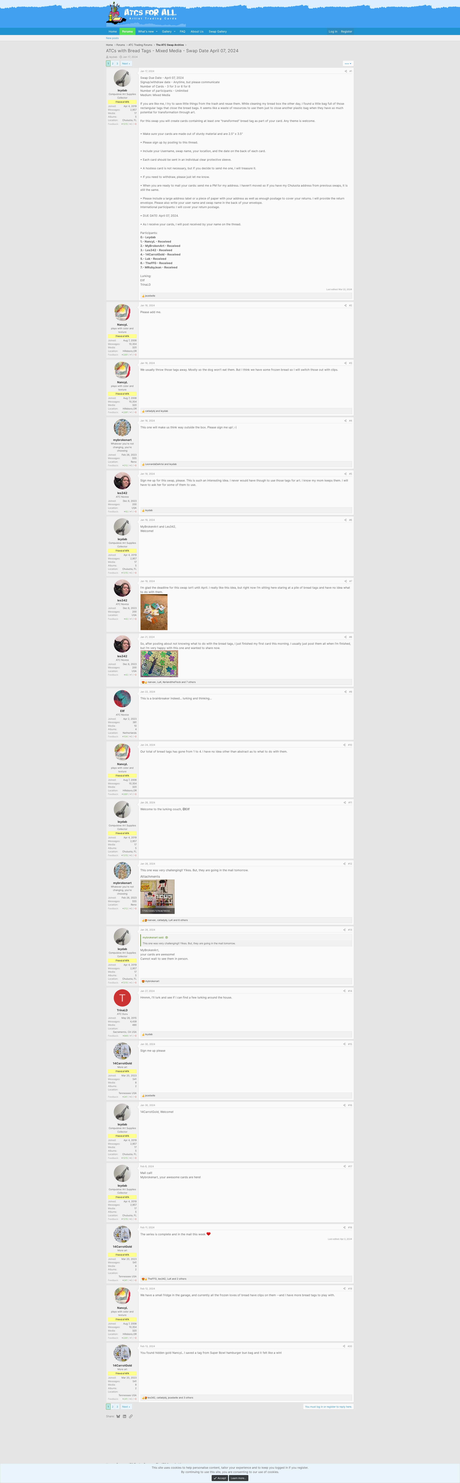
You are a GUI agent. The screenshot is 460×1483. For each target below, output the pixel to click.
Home (113, 31)
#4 (350, 420)
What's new (146, 31)
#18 (350, 1227)
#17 (350, 1166)
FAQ (182, 31)
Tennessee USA (128, 1093)
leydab (113, 56)
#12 (350, 863)
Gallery (167, 31)
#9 (350, 691)
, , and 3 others (170, 1397)
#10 (350, 744)
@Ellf (186, 809)
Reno (134, 461)
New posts (112, 37)
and (156, 410)
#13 (350, 929)
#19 (350, 1288)
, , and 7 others (172, 682)
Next (125, 63)
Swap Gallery (218, 31)
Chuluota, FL (129, 120)
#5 (350, 473)
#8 (350, 636)
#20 (350, 1346)
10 (135, 725)
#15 (350, 1044)
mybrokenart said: (153, 937)
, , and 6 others (168, 920)
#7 (350, 581)
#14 (350, 991)
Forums (127, 31)
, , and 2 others (167, 1278)
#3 (350, 363)
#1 (350, 71)
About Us (197, 31)
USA (134, 507)
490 (134, 1024)
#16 (350, 1105)
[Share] (345, 71)
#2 (350, 305)
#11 (350, 802)
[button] (156, 31)
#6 (350, 519)
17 (135, 113)
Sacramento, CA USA (125, 1031)
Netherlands (130, 732)
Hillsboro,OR (130, 351)
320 (134, 347)
